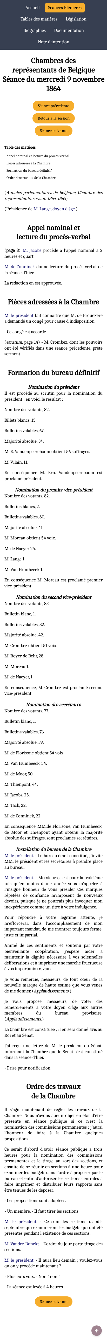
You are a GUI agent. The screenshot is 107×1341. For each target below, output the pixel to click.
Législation (76, 19)
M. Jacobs (32, 250)
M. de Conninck (19, 266)
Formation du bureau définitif (28, 170)
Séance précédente (53, 105)
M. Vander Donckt (21, 1244)
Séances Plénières (65, 7)
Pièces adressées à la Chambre (28, 163)
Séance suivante (53, 130)
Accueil (32, 7)
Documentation (69, 30)
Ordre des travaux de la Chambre (31, 178)
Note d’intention (53, 42)
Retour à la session (54, 118)
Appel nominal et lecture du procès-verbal (37, 156)
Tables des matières (39, 19)
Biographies (34, 30)
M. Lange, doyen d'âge (54, 209)
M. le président (18, 315)
